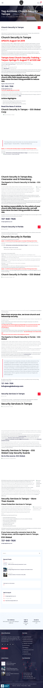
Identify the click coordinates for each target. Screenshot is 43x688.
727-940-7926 (7, 86)
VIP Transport (25, 647)
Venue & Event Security (27, 641)
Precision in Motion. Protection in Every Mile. (17, 574)
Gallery (29, 685)
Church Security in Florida (12, 226)
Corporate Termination (27, 643)
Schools (14, 437)
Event (22, 437)
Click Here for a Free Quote (8, 583)
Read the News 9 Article (11, 106)
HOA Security (25, 651)
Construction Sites (22, 436)
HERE (20, 95)
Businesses (18, 437)
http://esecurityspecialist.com (11, 600)
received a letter (27, 354)
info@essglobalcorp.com (6, 88)
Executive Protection (27, 637)
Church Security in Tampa (12, 27)
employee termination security (11, 439)
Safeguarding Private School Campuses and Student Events (20, 569)
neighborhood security (24, 439)
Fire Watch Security (27, 654)
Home (3, 16)
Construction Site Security (28, 649)
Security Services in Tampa (13, 394)
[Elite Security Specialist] (21, 3)
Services (18, 685)
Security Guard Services (28, 639)
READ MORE (5, 648)
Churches (10, 437)
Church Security (26, 645)
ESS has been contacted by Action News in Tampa (16, 152)
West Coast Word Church (11, 64)
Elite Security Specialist (17, 684)
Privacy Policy (24, 685)
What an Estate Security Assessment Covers (17, 564)
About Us (14, 685)
